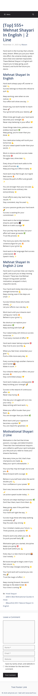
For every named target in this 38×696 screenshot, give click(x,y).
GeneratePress (30, 693)
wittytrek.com (19, 5)
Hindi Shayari (11, 593)
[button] (33, 14)
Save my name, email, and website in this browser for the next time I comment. (20, 666)
